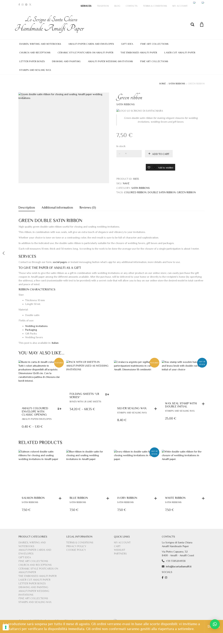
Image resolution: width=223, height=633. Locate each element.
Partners (120, 553)
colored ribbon (135, 192)
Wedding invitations (36, 326)
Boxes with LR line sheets (85, 401)
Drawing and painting (66, 61)
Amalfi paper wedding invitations (110, 61)
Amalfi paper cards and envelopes (91, 43)
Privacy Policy (76, 546)
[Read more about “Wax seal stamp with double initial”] (204, 403)
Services (86, 6)
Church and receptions (34, 52)
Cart (117, 546)
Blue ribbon (79, 497)
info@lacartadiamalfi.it (178, 566)
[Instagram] (23, 4)
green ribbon (186, 192)
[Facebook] (19, 4)
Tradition (103, 6)
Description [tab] (26, 207)
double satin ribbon (162, 192)
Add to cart (160, 154)
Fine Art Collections (154, 43)
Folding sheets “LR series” (84, 395)
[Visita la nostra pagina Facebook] (163, 577)
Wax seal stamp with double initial (181, 405)
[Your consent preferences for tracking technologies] (6, 627)
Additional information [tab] (57, 207)
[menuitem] (194, 3)
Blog (117, 6)
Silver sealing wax (132, 408)
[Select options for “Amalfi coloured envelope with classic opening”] (60, 408)
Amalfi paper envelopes (37, 419)
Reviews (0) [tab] (88, 207)
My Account (180, 6)
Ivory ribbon (127, 497)
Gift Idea (127, 43)
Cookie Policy (76, 549)
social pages (60, 262)
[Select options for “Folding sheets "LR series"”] (108, 394)
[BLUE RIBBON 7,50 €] (3, 253)
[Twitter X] (30, 4)
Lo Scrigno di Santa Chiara (51, 24)
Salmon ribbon (33, 497)
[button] (156, 408)
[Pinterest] (26, 4)
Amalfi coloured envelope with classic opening (35, 411)
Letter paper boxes (32, 61)
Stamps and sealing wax (35, 70)
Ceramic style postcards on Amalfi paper (85, 52)
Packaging (31, 329)
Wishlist (119, 549)
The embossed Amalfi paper (138, 52)
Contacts (131, 6)
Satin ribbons (177, 83)
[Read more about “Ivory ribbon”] (156, 498)
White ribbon (175, 497)
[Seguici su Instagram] (166, 577)
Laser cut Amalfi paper (179, 52)
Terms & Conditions (155, 6)
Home (162, 83)
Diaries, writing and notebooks (40, 43)
